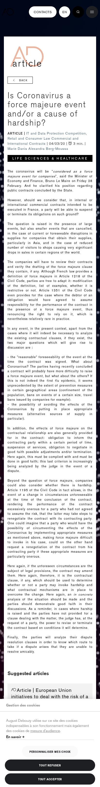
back (23, 80)
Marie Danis (17, 149)
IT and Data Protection (45, 133)
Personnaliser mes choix (50, 751)
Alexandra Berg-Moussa (48, 149)
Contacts (43, 12)
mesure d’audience (45, 730)
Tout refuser (50, 765)
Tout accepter (50, 779)
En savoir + (15, 736)
